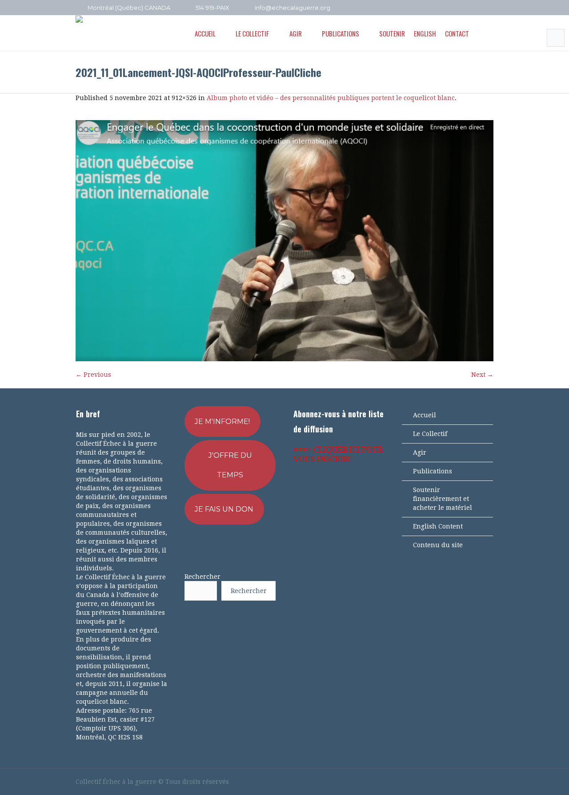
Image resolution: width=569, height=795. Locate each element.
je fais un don (224, 509)
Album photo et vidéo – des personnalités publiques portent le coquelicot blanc (331, 97)
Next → (482, 374)
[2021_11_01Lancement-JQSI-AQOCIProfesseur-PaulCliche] (284, 240)
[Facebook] (453, 8)
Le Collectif (430, 433)
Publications (432, 471)
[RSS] (477, 8)
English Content (438, 526)
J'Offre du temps (230, 465)
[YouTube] (465, 8)
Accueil (424, 415)
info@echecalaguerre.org (292, 7)
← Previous (93, 374)
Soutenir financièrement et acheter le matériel (442, 498)
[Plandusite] (489, 8)
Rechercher (202, 576)
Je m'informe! (222, 421)
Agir (419, 452)
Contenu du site (438, 545)
